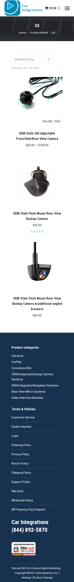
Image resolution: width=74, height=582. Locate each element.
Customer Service (23, 417)
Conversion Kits (21, 368)
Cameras (17, 355)
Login (15, 435)
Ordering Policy (21, 445)
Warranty (17, 491)
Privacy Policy (20, 454)
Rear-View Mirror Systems (29, 391)
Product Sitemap (43, 577)
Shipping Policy (21, 472)
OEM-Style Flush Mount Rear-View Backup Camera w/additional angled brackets (37, 303)
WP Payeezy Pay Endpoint (28, 509)
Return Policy (20, 463)
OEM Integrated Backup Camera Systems (32, 377)
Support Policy (21, 482)
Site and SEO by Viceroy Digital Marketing (36, 568)
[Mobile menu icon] (67, 8)
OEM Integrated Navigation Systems (35, 385)
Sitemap (26, 577)
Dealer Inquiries (21, 426)
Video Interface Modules (27, 397)
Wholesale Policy (22, 500)
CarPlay (17, 362)
